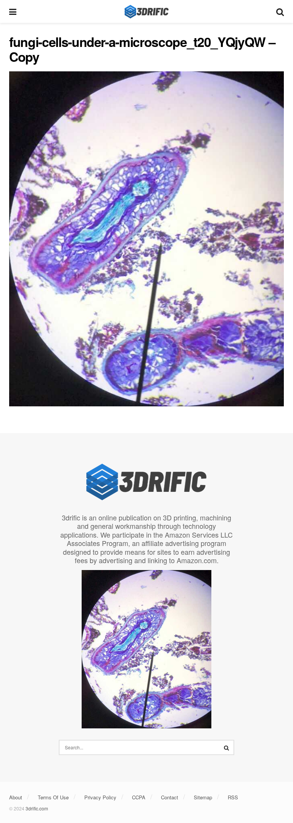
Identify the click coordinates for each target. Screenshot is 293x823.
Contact (169, 797)
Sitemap (203, 797)
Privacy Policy (100, 797)
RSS (233, 797)
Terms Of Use (53, 797)
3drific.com (37, 808)
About (15, 797)
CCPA (138, 797)
